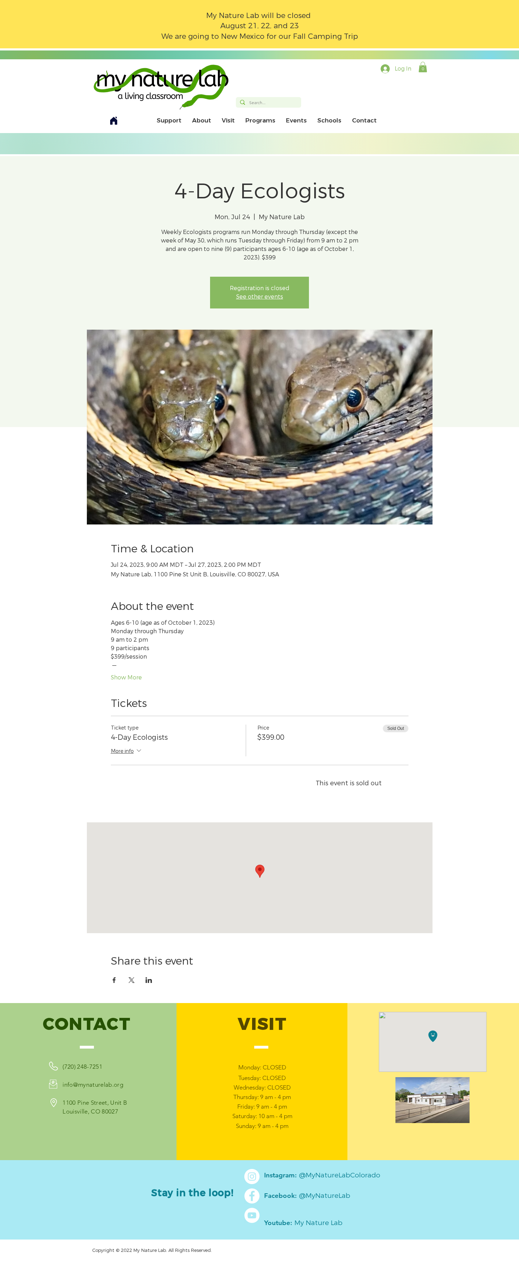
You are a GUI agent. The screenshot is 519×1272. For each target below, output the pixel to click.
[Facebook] (252, 1196)
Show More (126, 677)
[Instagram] (252, 1176)
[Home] (113, 120)
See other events (259, 296)
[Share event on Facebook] (114, 980)
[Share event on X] (131, 980)
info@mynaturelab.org (92, 1084)
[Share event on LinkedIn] (148, 980)
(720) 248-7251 (82, 1066)
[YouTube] (252, 1215)
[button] (422, 67)
